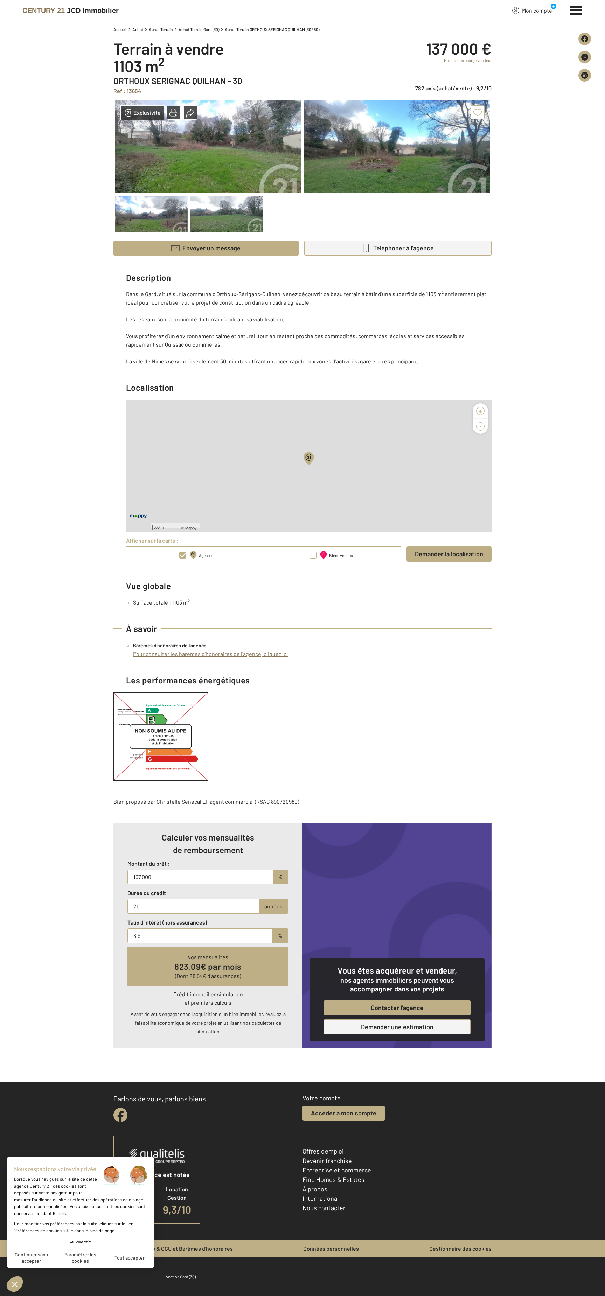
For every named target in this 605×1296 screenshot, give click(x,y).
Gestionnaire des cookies (460, 1248)
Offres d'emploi (323, 1151)
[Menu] (576, 9)
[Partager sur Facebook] (584, 39)
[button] (174, 113)
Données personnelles (331, 1248)
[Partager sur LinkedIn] (584, 75)
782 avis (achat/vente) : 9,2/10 (453, 88)
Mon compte (537, 10)
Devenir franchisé (327, 1160)
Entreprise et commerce (336, 1170)
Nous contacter (324, 1208)
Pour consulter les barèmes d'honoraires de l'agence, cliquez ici (210, 653)
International (320, 1198)
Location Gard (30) (179, 1276)
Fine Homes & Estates (333, 1179)
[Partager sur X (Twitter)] (584, 57)
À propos (314, 1189)
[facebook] (120, 1115)
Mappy (191, 527)
